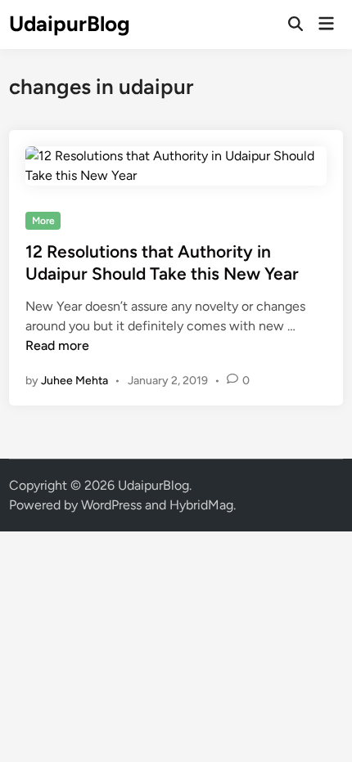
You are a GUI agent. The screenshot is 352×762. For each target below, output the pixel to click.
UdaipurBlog (69, 24)
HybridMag (201, 505)
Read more (57, 345)
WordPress (111, 505)
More (43, 220)
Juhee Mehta (74, 381)
